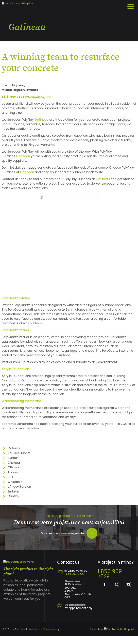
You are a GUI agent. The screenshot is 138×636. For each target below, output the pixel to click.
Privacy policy (51, 629)
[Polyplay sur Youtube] (128, 584)
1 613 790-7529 (13, 97)
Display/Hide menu (131, 6)
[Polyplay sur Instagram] (116, 584)
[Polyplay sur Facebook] (104, 584)
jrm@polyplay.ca (37, 97)
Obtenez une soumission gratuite (62, 533)
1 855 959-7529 (74, 574)
